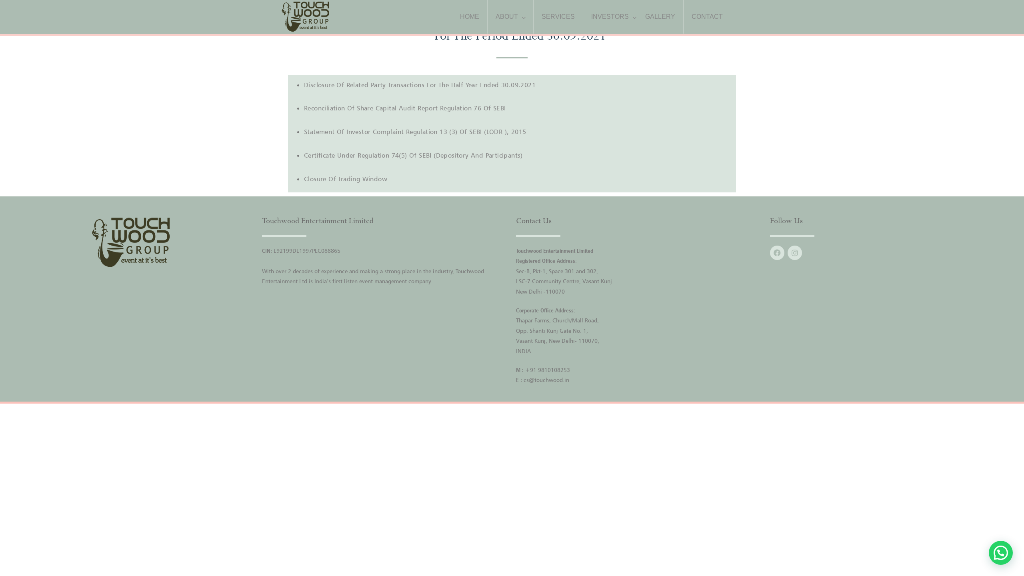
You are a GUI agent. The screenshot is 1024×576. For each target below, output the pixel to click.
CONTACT (707, 16)
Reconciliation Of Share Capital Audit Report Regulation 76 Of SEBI (405, 108)
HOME (469, 16)
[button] (1001, 553)
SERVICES (558, 16)
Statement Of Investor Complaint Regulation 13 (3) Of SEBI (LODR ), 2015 (415, 132)
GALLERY (660, 16)
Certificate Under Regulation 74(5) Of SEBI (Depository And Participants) (413, 155)
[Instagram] (795, 253)
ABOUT (507, 16)
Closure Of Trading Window (345, 179)
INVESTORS (610, 16)
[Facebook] (777, 253)
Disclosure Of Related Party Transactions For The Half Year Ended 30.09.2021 (420, 85)
